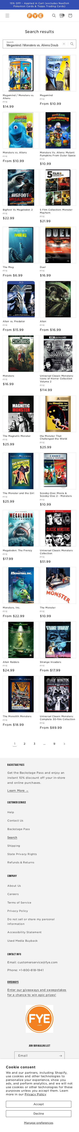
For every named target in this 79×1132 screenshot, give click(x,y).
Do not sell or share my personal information (31, 921)
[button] (7, 15)
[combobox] (39, 44)
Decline (38, 1113)
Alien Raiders (11, 662)
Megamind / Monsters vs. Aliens (18, 97)
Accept (38, 1104)
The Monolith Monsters (17, 716)
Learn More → (17, 790)
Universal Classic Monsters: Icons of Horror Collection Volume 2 (56, 378)
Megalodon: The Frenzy (17, 550)
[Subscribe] (60, 1055)
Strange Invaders (50, 662)
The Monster (48, 607)
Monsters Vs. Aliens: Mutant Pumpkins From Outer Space (58, 154)
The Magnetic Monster (17, 436)
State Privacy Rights (22, 854)
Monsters (8, 375)
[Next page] (64, 744)
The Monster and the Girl (18, 493)
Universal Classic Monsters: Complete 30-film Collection (57, 718)
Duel (43, 267)
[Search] (72, 44)
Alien (43, 321)
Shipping (13, 845)
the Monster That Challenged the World (53, 437)
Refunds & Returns (20, 862)
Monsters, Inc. (11, 607)
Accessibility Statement (24, 932)
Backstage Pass (18, 829)
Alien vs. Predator (14, 321)
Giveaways (13, 982)
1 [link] (14, 743)
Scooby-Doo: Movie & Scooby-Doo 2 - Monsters (56, 494)
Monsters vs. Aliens (15, 152)
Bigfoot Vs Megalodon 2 (18, 209)
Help (10, 812)
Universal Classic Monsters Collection (56, 552)
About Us (14, 885)
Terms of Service (19, 902)
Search (12, 837)
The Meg (8, 267)
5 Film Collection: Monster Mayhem (56, 211)
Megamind (46, 95)
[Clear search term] (64, 44)
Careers (13, 894)
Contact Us (15, 820)
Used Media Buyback (22, 940)
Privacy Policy (35, 1094)
